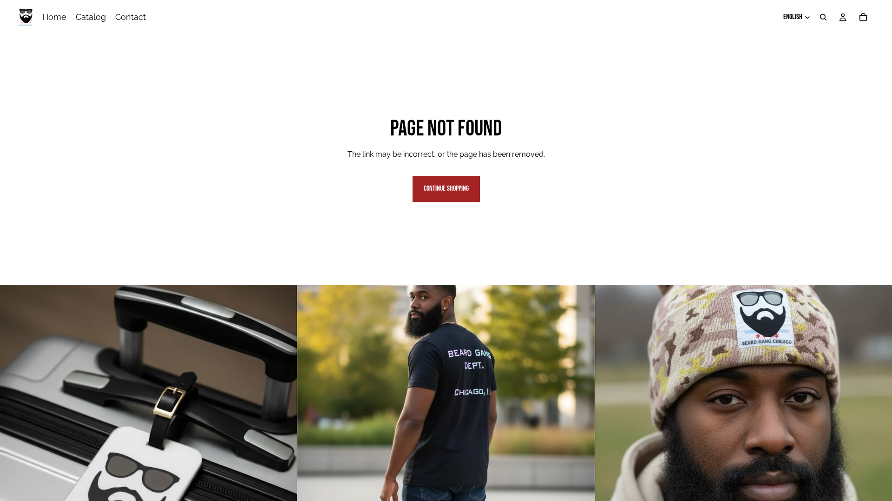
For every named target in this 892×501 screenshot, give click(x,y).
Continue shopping (446, 188)
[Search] (823, 17)
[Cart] (863, 17)
